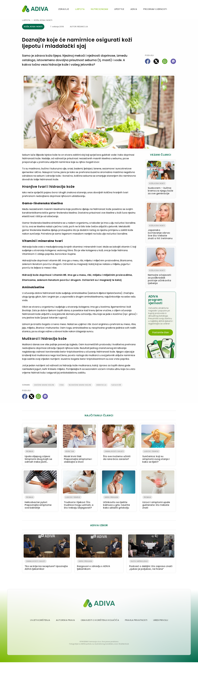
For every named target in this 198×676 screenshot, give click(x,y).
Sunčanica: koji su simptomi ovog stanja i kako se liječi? (156, 457)
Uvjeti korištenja (40, 620)
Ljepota (80, 9)
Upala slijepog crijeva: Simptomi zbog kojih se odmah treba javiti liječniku (38, 457)
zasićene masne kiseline (44, 385)
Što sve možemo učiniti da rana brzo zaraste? (116, 455)
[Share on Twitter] (156, 61)
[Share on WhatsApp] (164, 61)
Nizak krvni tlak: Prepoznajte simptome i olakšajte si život (78, 457)
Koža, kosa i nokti (43, 20)
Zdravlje (63, 9)
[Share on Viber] (173, 61)
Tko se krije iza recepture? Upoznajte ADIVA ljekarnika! (46, 565)
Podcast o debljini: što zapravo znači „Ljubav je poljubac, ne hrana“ (150, 565)
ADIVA (133, 9)
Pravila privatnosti (136, 620)
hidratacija (101, 385)
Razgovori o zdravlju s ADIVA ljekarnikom (93, 565)
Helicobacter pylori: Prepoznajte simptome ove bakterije (38, 502)
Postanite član (160, 332)
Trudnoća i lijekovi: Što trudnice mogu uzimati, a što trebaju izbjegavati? (78, 502)
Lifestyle (119, 9)
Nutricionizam (99, 9)
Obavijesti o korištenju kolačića (100, 620)
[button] (175, 9)
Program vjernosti (155, 9)
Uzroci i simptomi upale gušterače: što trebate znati (156, 502)
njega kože (116, 385)
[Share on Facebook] (147, 61)
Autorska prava (65, 620)
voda (61, 385)
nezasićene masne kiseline (80, 385)
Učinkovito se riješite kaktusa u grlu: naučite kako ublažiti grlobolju (116, 502)
